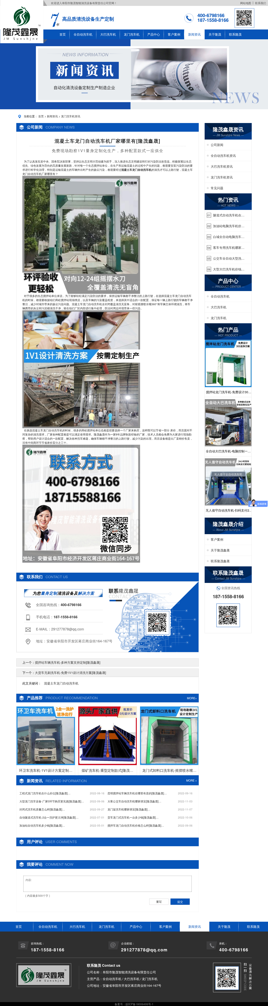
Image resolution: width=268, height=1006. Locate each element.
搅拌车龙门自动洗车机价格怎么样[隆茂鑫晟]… (136, 825)
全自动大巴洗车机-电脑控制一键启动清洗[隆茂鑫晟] (228, 452)
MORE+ (192, 698)
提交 (180, 902)
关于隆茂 (215, 34)
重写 (159, 902)
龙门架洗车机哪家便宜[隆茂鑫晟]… (129, 809)
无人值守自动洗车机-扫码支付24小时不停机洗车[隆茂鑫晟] (228, 511)
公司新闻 (217, 144)
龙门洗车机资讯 (70, 116)
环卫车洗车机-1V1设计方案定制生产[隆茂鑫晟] (45, 771)
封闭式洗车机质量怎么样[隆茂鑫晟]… (42, 809)
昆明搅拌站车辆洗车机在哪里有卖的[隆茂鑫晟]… (137, 793)
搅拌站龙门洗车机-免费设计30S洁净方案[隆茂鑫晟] (228, 393)
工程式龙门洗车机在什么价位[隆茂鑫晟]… (44, 793)
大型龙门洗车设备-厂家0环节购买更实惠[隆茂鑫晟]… (51, 801)
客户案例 (174, 34)
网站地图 (245, 3)
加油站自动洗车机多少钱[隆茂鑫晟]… (42, 825)
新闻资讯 (194, 34)
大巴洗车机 (108, 34)
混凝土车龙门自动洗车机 (61, 683)
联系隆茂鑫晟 (220, 561)
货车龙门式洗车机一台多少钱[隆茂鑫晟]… (133, 817)
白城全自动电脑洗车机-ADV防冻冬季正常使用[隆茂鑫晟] (227, 236)
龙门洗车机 (131, 34)
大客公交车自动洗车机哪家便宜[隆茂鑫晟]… (134, 801)
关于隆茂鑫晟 (220, 550)
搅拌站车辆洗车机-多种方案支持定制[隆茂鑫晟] (67, 662)
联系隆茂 (235, 34)
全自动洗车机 (83, 34)
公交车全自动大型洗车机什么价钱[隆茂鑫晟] (228, 258)
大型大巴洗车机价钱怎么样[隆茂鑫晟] (228, 269)
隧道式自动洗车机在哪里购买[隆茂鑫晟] (228, 215)
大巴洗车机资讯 (222, 166)
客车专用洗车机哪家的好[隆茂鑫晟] (228, 247)
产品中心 (153, 34)
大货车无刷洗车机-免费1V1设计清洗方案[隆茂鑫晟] (70, 672)
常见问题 (217, 188)
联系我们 (260, 3)
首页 (62, 34)
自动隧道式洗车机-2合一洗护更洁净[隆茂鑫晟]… (48, 817)
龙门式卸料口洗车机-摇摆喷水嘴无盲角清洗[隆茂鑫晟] (169, 771)
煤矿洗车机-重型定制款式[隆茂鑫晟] (107, 771)
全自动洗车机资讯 (223, 155)
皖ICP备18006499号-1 (139, 1004)
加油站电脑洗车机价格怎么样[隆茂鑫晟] (228, 226)
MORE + (191, 780)
